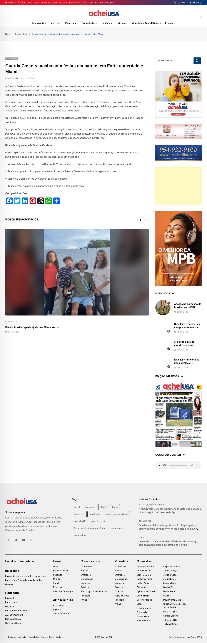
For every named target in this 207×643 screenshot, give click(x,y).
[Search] (200, 16)
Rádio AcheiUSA (13, 619)
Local (142, 537)
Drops (140, 604)
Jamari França (170, 570)
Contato (59, 637)
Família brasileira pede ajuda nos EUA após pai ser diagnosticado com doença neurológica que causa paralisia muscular (168, 528)
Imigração (12, 571)
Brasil (142, 505)
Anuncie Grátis (20, 637)
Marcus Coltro (170, 583)
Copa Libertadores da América (89, 528)
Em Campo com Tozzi (16, 610)
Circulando (142, 587)
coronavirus (116, 528)
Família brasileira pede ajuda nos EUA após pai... (33, 327)
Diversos (119, 591)
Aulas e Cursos (122, 595)
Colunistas (144, 561)
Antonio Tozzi (143, 570)
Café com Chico (13, 623)
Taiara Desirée (170, 620)
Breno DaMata (144, 575)
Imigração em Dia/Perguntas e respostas (25, 576)
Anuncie (85, 600)
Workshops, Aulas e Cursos (146, 23)
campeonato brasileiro (116, 514)
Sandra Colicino (170, 616)
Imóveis (55, 23)
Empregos (70, 23)
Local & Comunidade (19, 561)
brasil (115, 507)
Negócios (107, 23)
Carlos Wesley (143, 583)
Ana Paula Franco (145, 566)
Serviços (122, 23)
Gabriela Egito (143, 616)
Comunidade (21, 34)
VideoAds (121, 561)
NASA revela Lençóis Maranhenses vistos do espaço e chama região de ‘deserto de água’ (71, 2)
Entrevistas (11, 602)
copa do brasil (98, 521)
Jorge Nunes (169, 579)
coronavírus (80, 535)
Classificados (90, 561)
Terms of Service (47, 637)
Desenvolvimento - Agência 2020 (185, 637)
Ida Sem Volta (143, 620)
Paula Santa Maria (172, 600)
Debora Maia (143, 595)
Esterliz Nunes (144, 608)
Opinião (167, 595)
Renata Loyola (170, 611)
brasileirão (95, 514)
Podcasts (12, 593)
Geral (57, 561)
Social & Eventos (61, 613)
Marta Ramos (170, 591)
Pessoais (170, 23)
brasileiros (79, 514)
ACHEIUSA (13, 78)
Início (10, 637)
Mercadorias (88, 23)
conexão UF (80, 521)
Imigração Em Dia (171, 566)
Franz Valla (142, 612)
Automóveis (38, 23)
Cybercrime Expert (146, 591)
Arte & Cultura (63, 600)
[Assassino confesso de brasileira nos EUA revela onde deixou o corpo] (162, 307)
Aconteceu (58, 605)
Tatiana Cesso (170, 624)
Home (8, 34)
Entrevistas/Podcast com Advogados (23, 580)
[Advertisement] (178, 186)
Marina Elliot (169, 587)
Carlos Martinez (144, 579)
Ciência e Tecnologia (63, 591)
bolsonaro (90, 507)
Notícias (9, 584)
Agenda (57, 609)
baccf (77, 507)
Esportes (57, 587)
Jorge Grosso (169, 575)
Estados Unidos (156, 505)
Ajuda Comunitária (14, 615)
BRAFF (103, 507)
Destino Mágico (144, 600)
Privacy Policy (33, 637)
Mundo (56, 579)
